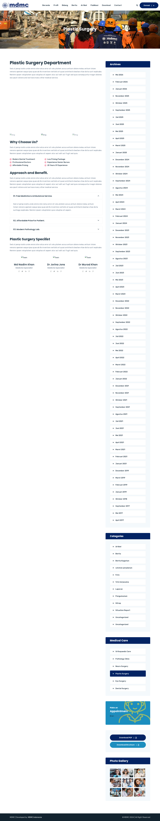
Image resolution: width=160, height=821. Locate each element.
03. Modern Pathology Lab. (26, 229)
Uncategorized (121, 617)
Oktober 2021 (121, 400)
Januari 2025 (121, 153)
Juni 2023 (119, 273)
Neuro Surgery (121, 666)
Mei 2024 (119, 195)
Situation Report (122, 610)
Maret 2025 (120, 145)
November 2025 (122, 96)
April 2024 (119, 202)
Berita (74, 5)
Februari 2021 (121, 457)
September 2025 (122, 110)
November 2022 (122, 308)
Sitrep (118, 603)
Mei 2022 (119, 350)
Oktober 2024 (121, 174)
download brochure (126, 745)
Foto (117, 575)
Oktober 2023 (121, 244)
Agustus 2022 (121, 329)
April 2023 (119, 287)
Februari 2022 (121, 372)
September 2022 (122, 322)
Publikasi (94, 5)
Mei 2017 (119, 513)
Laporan (119, 589)
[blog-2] (56, 135)
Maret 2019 (120, 478)
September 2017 (122, 506)
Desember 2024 (122, 160)
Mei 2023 (119, 280)
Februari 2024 (121, 216)
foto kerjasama (122, 582)
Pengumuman (121, 596)
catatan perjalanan (123, 568)
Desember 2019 (122, 471)
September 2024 (122, 181)
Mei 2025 (119, 131)
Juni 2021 (119, 428)
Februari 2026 (121, 82)
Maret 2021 (120, 449)
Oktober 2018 (121, 499)
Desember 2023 (122, 230)
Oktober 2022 (121, 315)
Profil (56, 5)
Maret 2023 (120, 294)
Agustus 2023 (121, 259)
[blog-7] (87, 135)
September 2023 (122, 251)
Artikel (84, 5)
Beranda (46, 5)
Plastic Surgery (122, 674)
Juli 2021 (119, 421)
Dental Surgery (122, 688)
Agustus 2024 (121, 188)
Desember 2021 (122, 386)
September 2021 (122, 407)
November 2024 (122, 167)
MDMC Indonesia (35, 817)
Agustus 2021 (121, 414)
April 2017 (119, 520)
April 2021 (119, 442)
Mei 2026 (119, 75)
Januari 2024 (121, 223)
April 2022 (119, 358)
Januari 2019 (121, 492)
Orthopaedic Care (123, 651)
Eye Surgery (120, 681)
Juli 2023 (119, 266)
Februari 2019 (121, 485)
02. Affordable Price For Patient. (29, 220)
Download (106, 5)
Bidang (65, 5)
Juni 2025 (119, 124)
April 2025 (119, 138)
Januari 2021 (121, 464)
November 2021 (122, 393)
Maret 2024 (120, 209)
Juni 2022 (119, 343)
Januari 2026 (121, 89)
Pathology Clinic (122, 659)
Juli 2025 (119, 117)
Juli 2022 (119, 336)
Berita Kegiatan (122, 561)
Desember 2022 (122, 301)
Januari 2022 (121, 379)
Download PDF (125, 737)
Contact (118, 5)
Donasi (147, 5)
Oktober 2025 (121, 103)
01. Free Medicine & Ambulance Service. (32, 196)
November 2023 (122, 237)
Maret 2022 (120, 365)
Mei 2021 (119, 435)
